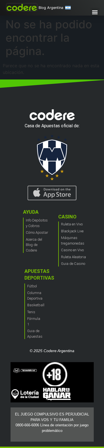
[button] (95, 12)
